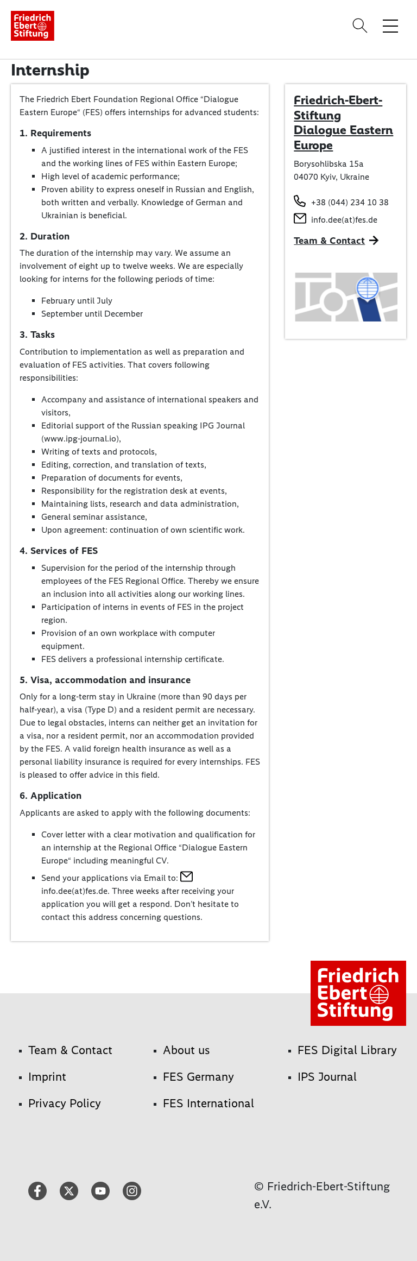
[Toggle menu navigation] (390, 25)
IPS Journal (327, 1076)
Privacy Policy (64, 1103)
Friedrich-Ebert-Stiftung (338, 107)
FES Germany (198, 1076)
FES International (208, 1103)
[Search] (362, 25)
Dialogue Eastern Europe (343, 137)
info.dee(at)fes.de (344, 220)
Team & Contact (329, 241)
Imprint (47, 1076)
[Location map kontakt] (345, 296)
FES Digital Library (347, 1050)
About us (186, 1050)
